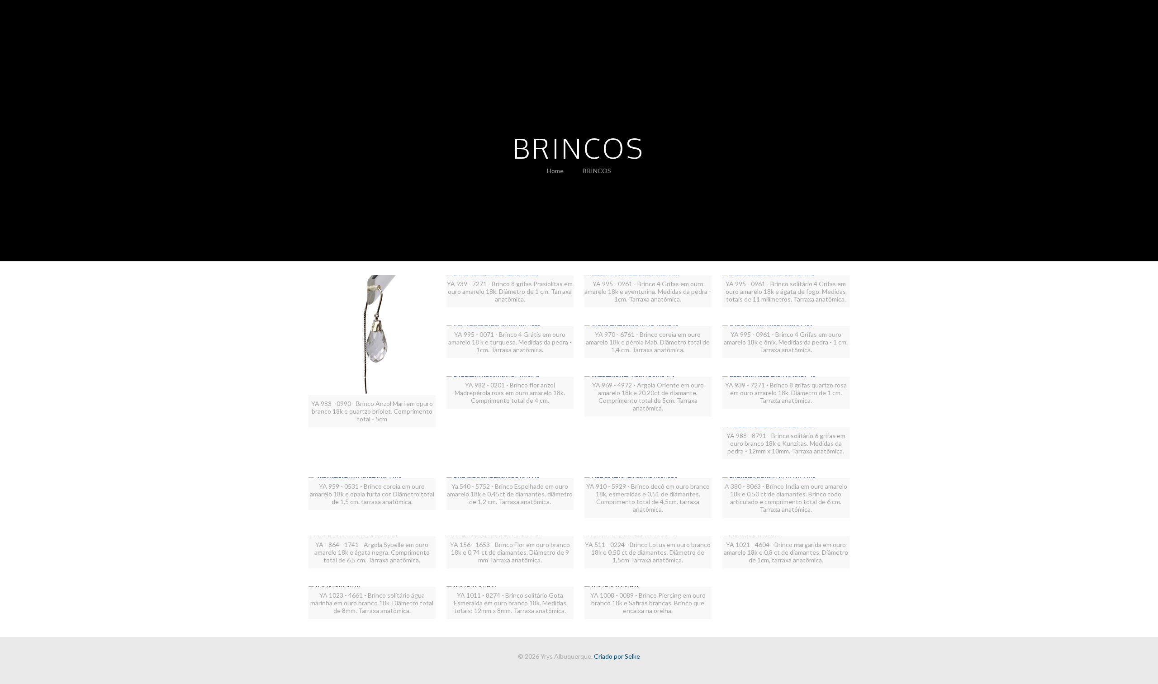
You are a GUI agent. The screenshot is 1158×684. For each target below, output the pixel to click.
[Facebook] (573, 670)
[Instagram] (585, 670)
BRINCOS (597, 171)
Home (555, 171)
